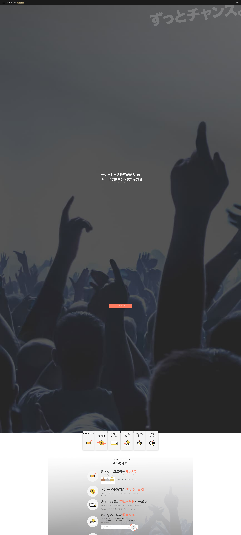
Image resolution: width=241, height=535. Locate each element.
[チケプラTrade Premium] (15, 3)
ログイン (238, 2)
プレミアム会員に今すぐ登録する (120, 305)
